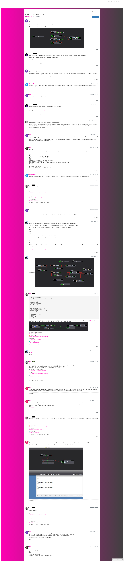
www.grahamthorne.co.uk (40, 59)
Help (15, 7)
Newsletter (28, 7)
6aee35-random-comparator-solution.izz (38, 249)
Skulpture (31, 53)
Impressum (116, 1)
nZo (30, 19)
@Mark (30, 363)
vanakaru (31, 120)
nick (30, 387)
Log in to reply (95, 16)
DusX (30, 185)
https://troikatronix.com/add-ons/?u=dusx (36, 197)
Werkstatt (21, 7)
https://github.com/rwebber (34, 200)
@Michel (92, 320)
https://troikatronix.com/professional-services (37, 192)
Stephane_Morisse (32, 83)
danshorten (31, 221)
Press (108, 1)
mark (30, 147)
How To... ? (29, 16)
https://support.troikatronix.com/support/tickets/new (38, 194)
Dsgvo (112, 1)
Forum (10, 7)
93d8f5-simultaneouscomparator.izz (37, 407)
